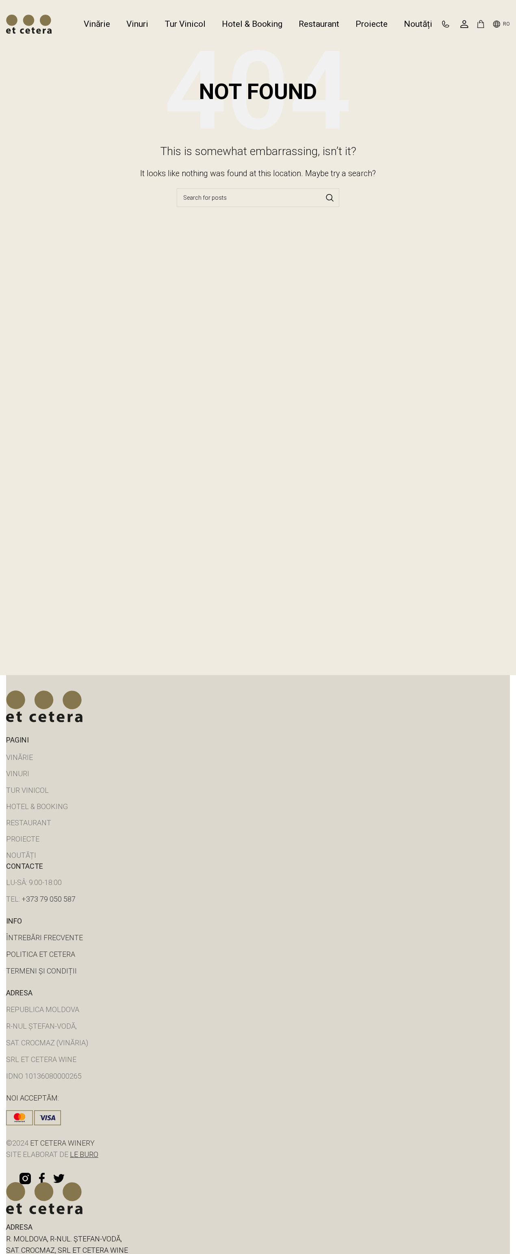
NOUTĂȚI (21, 855)
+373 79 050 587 (49, 899)
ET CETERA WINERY (61, 1143)
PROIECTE (22, 839)
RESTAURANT (28, 822)
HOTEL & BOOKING (37, 806)
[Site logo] (29, 23)
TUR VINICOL (27, 790)
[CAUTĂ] (330, 197)
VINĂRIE (19, 757)
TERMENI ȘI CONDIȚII (41, 971)
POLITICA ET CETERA (40, 954)
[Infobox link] (449, 24)
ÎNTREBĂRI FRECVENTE (44, 937)
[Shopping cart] (481, 24)
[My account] (464, 24)
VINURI (17, 773)
